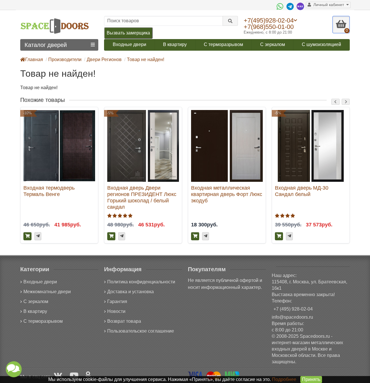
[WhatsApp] (281, 6)
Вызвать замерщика (128, 32)
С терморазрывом (223, 44)
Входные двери (129, 44)
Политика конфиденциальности (141, 281)
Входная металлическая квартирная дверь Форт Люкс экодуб (226, 194)
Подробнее (284, 379)
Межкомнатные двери (47, 291)
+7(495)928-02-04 (269, 20)
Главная (34, 59)
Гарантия (117, 301)
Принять (311, 379)
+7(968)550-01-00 (269, 26)
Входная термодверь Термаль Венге (49, 191)
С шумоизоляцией (321, 44)
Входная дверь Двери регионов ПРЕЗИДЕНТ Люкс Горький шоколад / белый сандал (141, 197)
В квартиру (175, 44)
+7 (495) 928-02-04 (293, 309)
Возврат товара (124, 321)
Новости (116, 311)
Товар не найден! (145, 59)
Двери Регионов (104, 59)
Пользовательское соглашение (140, 331)
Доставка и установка (130, 291)
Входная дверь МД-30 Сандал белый (301, 191)
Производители (65, 59)
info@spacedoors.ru (292, 317)
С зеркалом (272, 44)
